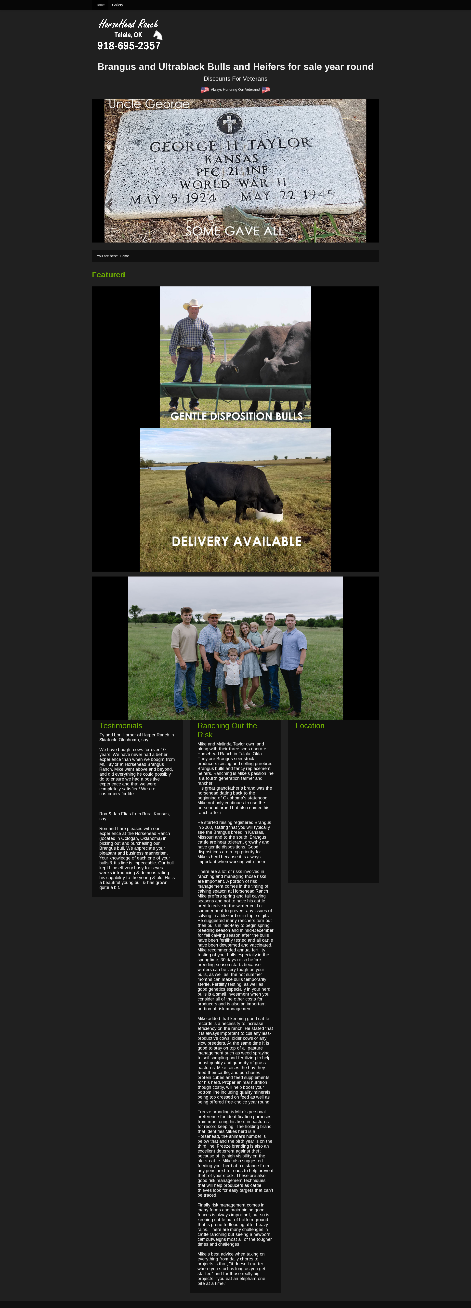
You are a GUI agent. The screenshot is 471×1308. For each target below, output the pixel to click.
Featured (108, 274)
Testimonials (120, 725)
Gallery (117, 5)
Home (100, 5)
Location (310, 725)
